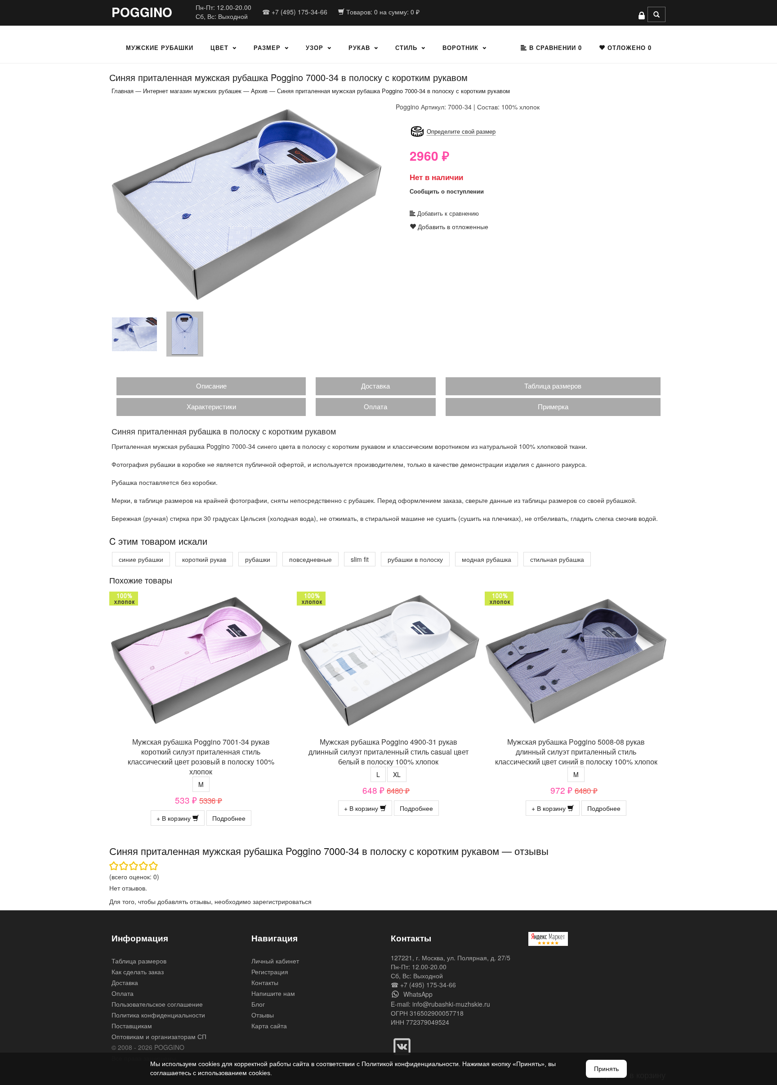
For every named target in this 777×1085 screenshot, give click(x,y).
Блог (258, 1003)
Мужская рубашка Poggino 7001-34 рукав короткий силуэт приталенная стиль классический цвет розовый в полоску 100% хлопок (201, 757)
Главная (123, 90)
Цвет (219, 47)
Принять (606, 1068)
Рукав (359, 47)
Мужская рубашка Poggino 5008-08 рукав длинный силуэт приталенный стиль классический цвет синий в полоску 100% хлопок (576, 752)
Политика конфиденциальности (158, 1014)
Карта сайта (269, 1025)
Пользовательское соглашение (157, 1003)
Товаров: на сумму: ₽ (382, 11)
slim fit (360, 559)
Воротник (460, 47)
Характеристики (211, 406)
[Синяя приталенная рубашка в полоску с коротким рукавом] (247, 203)
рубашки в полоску (415, 559)
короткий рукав (204, 559)
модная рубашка (486, 559)
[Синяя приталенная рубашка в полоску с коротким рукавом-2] (134, 333)
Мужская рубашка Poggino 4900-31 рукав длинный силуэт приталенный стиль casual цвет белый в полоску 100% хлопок (388, 752)
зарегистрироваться (282, 901)
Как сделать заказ (138, 971)
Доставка (375, 385)
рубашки (257, 559)
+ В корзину (174, 818)
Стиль (406, 47)
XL (397, 774)
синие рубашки (141, 559)
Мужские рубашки (159, 47)
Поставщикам (132, 1025)
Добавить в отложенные (452, 226)
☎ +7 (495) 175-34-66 (294, 11)
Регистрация (269, 971)
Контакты (264, 982)
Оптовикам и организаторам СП (159, 1036)
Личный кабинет (275, 960)
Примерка (553, 406)
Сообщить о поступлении (447, 191)
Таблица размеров (552, 385)
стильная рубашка (557, 559)
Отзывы (262, 1014)
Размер (267, 47)
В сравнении (554, 47)
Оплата (375, 406)
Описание (211, 385)
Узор (314, 47)
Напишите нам (273, 993)
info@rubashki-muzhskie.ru (451, 1003)
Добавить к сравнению (447, 213)
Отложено (628, 47)
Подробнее (229, 818)
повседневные (310, 559)
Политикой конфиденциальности (410, 1063)
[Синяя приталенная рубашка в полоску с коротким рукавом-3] (185, 333)
